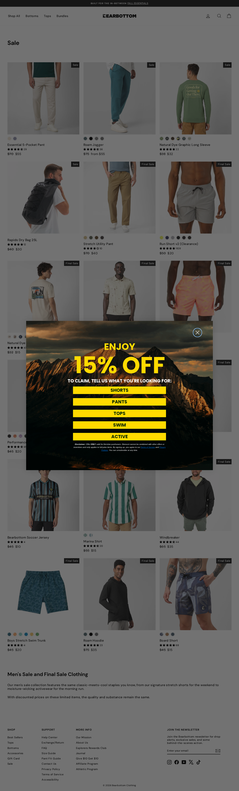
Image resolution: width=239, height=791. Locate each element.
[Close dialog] (197, 332)
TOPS (119, 413)
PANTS (119, 402)
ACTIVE (119, 436)
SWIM (119, 425)
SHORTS (119, 390)
